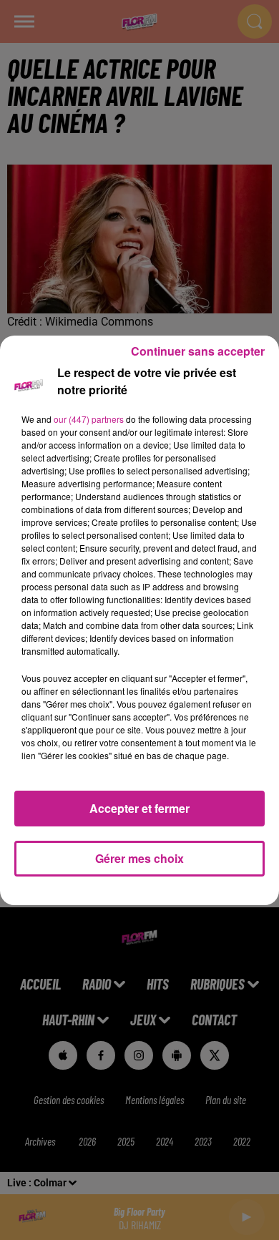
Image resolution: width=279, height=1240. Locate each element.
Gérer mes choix (139, 858)
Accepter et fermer (139, 808)
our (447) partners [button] (89, 419)
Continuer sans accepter (198, 351)
